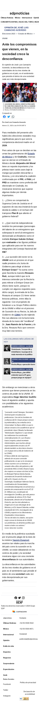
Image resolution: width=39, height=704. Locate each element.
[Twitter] (8, 117)
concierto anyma (9, 22)
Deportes (7, 652)
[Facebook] (4, 117)
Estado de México (25, 34)
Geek (5, 675)
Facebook (7, 684)
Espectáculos (8, 669)
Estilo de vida (8, 646)
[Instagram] (23, 597)
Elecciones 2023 (8, 34)
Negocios (7, 658)
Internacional (27, 18)
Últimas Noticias (7, 18)
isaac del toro (26, 22)
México (17, 18)
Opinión (6, 640)
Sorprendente (8, 663)
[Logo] (19, 13)
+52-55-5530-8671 (26, 629)
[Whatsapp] (13, 117)
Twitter (5, 690)
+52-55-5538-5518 (26, 623)
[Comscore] (19, 611)
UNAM (4, 38)
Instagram (7, 696)
